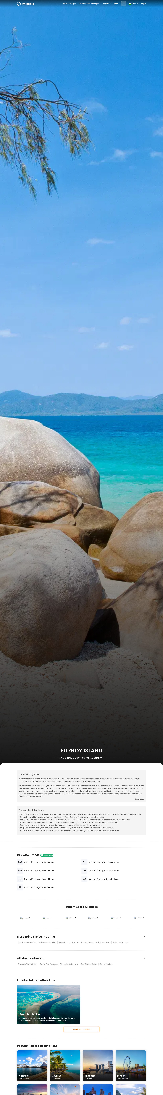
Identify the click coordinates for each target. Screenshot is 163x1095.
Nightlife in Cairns (103, 942)
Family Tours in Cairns (27, 942)
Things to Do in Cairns (69, 964)
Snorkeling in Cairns (67, 942)
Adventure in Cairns (121, 942)
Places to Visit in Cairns (27, 964)
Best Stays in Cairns (89, 964)
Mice (116, 4)
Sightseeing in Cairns (47, 942)
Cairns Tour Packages (49, 964)
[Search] (123, 3)
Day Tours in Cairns (85, 942)
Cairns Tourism (106, 964)
